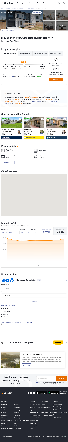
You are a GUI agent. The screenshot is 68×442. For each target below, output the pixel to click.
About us (29, 436)
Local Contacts (57, 417)
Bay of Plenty (4, 410)
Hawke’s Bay (4, 423)
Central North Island (6, 420)
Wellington (17, 407)
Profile (43, 404)
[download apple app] (41, 393)
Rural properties (34, 425)
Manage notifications (46, 415)
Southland (16, 425)
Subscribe (61, 378)
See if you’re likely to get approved (11, 322)
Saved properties (45, 407)
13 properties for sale (34, 101)
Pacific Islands (17, 428)
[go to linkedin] (34, 393)
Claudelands (31, 8)
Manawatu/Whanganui (7, 428)
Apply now (29, 322)
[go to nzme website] (63, 393)
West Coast (17, 415)
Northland (4, 404)
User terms (56, 436)
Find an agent (33, 423)
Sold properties (34, 412)
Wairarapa (16, 404)
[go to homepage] (7, 3)
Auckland (3, 407)
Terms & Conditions (46, 436)
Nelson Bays (17, 412)
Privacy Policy (36, 436)
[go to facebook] (31, 393)
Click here (11, 76)
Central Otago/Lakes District (21, 420)
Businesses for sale (34, 420)
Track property (37, 12)
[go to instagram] (28, 393)
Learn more (26, 365)
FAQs (61, 436)
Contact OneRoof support (60, 412)
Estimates (31, 2)
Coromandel (4, 415)
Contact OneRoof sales (59, 415)
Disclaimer (4, 324)
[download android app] (53, 393)
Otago (15, 423)
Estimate (8, 8)
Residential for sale (35, 404)
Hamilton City (22, 8)
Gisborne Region (5, 418)
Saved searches (45, 410)
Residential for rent (35, 407)
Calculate (34, 301)
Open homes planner (46, 412)
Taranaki (3, 425)
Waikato (14, 8)
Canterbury (17, 418)
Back (2, 8)
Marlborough (17, 410)
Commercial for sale (35, 415)
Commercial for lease (35, 418)
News (38, 2)
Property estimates (34, 410)
